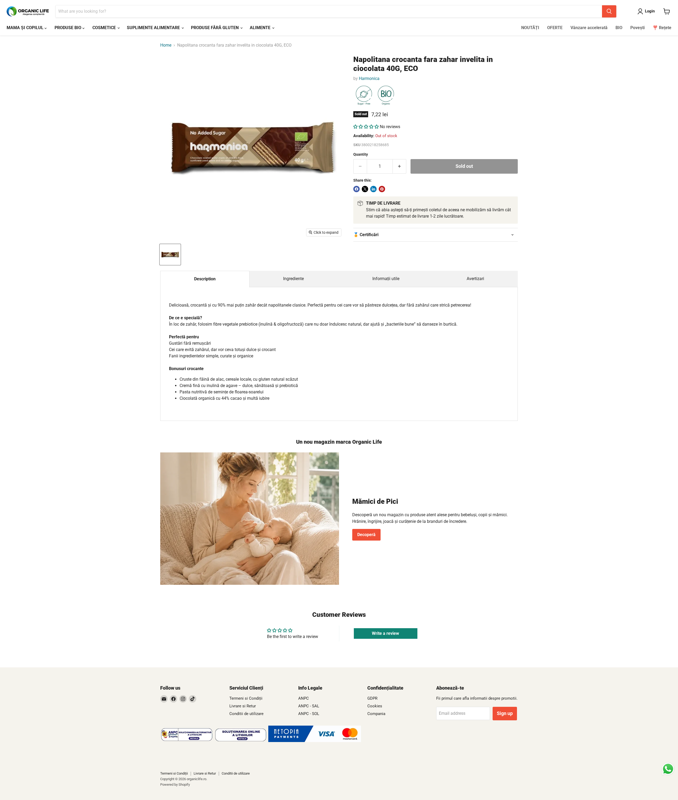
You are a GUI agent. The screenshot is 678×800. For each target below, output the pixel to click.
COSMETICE (104, 27)
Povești (637, 27)
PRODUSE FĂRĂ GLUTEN (215, 27)
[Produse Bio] (385, 95)
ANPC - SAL (308, 706)
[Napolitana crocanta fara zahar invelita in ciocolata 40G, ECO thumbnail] (170, 254)
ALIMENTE (260, 27)
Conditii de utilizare (246, 713)
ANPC (303, 698)
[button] (366, 126)
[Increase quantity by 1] (399, 166)
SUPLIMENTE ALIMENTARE (154, 27)
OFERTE (555, 27)
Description (205, 278)
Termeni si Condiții (245, 698)
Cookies (374, 706)
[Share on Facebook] (356, 189)
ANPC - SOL (308, 713)
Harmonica (369, 78)
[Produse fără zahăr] (363, 95)
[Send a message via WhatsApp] (668, 769)
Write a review (385, 633)
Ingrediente (293, 278)
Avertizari (475, 278)
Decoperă (366, 534)
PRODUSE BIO (68, 27)
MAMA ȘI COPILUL (25, 27)
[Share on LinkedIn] (373, 189)
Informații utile (385, 278)
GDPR (372, 698)
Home (165, 45)
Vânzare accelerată (589, 27)
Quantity (360, 154)
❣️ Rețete (662, 27)
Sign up (505, 713)
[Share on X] (365, 189)
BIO (618, 27)
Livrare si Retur (242, 706)
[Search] (609, 11)
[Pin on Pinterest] (382, 189)
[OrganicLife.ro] (314, 740)
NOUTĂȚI (530, 27)
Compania (376, 713)
